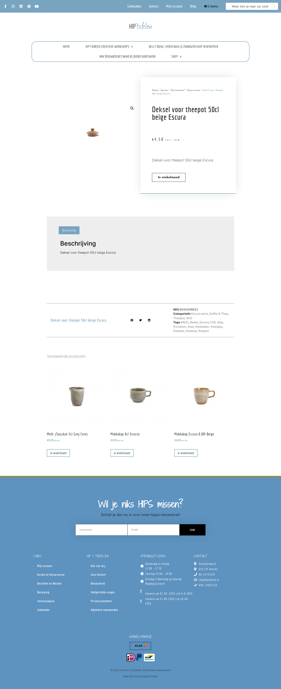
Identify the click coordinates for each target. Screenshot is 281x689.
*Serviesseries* (177, 90)
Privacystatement (101, 601)
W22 (189, 318)
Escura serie (193, 90)
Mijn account (174, 6)
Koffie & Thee (219, 313)
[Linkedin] (21, 6)
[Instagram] (13, 6)
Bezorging (43, 592)
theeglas (216, 326)
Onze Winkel (98, 574)
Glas (220, 322)
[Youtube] (36, 6)
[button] (132, 108)
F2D (213, 322)
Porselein (179, 326)
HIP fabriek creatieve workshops (107, 46)
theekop (191, 331)
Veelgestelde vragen (103, 592)
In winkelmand (168, 177)
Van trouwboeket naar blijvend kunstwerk (127, 56)
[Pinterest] (28, 6)
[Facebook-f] (5, 6)
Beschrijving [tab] (69, 230)
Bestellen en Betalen (49, 583)
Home (66, 46)
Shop (174, 56)
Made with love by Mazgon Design (140, 676)
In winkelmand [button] (58, 453)
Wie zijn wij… (98, 566)
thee (191, 326)
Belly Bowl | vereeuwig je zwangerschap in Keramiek (183, 46)
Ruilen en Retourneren (51, 574)
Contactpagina (45, 601)
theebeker (202, 326)
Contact (154, 6)
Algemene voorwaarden (104, 609)
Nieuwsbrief (98, 583)
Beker (194, 322)
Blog (193, 6)
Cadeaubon (134, 6)
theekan (178, 331)
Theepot (179, 318)
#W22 (185, 322)
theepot (203, 331)
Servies (164, 90)
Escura (204, 322)
